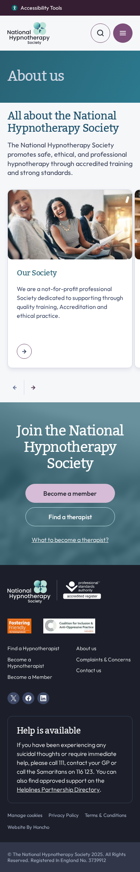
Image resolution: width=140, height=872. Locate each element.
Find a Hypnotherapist (33, 648)
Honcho (41, 827)
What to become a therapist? (70, 539)
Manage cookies (25, 815)
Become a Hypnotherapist (25, 663)
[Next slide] (33, 387)
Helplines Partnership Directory (58, 789)
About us (86, 648)
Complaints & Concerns (103, 660)
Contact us (88, 670)
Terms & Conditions (106, 815)
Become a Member (29, 677)
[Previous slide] (14, 387)
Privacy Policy (64, 815)
